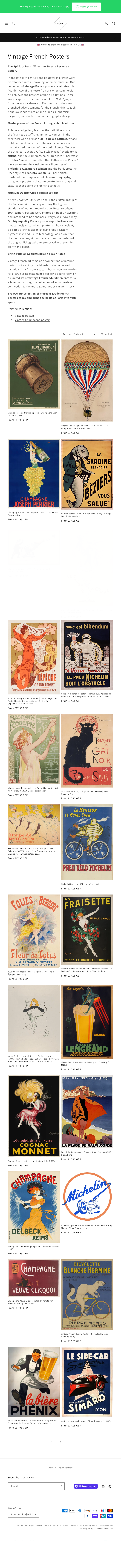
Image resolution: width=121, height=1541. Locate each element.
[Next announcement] (114, 37)
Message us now (88, 6)
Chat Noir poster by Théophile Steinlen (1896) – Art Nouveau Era (84, 792)
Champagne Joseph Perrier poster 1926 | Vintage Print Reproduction (33, 513)
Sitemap (52, 1467)
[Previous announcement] (6, 37)
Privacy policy (91, 1525)
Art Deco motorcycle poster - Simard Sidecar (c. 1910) (86, 1421)
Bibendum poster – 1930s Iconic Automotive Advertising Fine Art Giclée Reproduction (87, 1226)
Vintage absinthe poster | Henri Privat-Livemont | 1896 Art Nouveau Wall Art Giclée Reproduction (33, 789)
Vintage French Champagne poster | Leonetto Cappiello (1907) (33, 1248)
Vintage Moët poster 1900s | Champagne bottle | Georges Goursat (30, 570)
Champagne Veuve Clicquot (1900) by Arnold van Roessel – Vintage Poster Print (30, 1302)
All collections (66, 1467)
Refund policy (76, 1525)
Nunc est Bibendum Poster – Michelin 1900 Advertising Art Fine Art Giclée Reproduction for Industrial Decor (86, 695)
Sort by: (67, 334)
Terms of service (106, 1525)
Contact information (104, 1528)
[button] (6, 23)
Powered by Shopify (60, 1525)
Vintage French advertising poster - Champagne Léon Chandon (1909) (32, 414)
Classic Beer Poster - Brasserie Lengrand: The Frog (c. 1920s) (85, 1063)
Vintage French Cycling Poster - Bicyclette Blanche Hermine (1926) (84, 1335)
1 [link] (52, 1442)
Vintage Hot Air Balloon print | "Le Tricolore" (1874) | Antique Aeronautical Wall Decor (85, 427)
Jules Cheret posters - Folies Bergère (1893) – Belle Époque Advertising (31, 973)
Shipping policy (86, 1528)
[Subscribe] (61, 1486)
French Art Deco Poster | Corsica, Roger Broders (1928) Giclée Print (86, 1153)
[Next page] (69, 1442)
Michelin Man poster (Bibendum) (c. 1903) (80, 884)
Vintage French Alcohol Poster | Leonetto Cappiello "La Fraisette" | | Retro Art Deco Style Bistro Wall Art (86, 970)
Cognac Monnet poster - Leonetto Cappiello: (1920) (31, 1161)
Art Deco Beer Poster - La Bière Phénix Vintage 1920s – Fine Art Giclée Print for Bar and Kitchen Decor (33, 1422)
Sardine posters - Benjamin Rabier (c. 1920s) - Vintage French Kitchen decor (86, 515)
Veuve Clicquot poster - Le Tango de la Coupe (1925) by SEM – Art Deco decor (86, 611)
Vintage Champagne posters (32, 320)
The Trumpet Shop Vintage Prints (37, 1525)
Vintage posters (25, 315)
